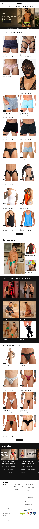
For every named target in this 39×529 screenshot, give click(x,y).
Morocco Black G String (23, 432)
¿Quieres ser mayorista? (18, 486)
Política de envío (5, 517)
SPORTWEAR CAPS (29, 272)
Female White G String (6, 410)
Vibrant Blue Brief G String (7, 388)
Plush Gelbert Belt (23, 54)
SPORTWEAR (5, 319)
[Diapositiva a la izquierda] (17, 477)
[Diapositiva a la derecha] (22, 477)
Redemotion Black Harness (24, 182)
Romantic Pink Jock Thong (7, 76)
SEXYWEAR (22, 299)
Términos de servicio (6, 520)
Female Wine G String (23, 388)
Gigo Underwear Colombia (20, 526)
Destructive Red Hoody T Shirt (30, 255)
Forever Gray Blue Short (6, 113)
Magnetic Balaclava (23, 91)
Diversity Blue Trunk (23, 159)
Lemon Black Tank (5, 228)
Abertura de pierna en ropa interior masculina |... (9, 462)
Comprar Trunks (7, 21)
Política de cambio (6, 515)
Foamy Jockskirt (5, 182)
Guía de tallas (16, 489)
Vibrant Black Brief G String (24, 365)
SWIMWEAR (5, 339)
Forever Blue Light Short (24, 113)
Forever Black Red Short (6, 137)
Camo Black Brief (5, 159)
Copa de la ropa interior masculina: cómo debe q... (27, 462)
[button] (2, 4)
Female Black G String (23, 410)
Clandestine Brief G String (7, 365)
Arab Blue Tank (22, 228)
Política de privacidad (6, 513)
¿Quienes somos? (17, 484)
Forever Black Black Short (24, 137)
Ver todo (19, 233)
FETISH (4, 299)
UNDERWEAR (22, 319)
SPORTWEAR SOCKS (24, 339)
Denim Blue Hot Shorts (6, 54)
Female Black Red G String (7, 432)
